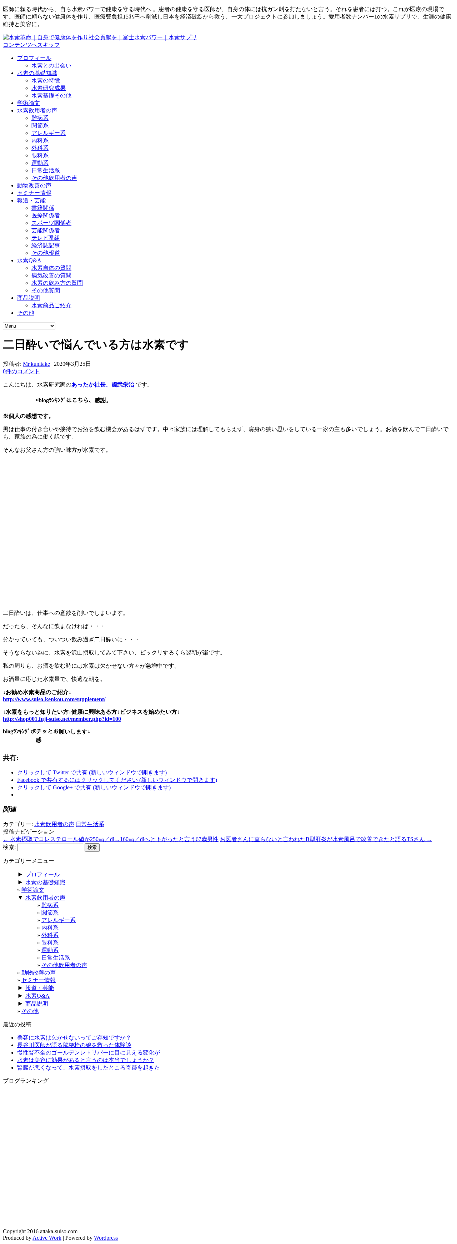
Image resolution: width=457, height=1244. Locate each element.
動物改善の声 (34, 185)
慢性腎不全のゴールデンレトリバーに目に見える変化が (88, 1053)
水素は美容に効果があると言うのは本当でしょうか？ (85, 1060)
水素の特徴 (45, 80)
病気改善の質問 (51, 275)
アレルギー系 (48, 133)
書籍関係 (42, 208)
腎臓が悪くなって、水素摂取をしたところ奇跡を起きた (88, 1068)
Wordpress (106, 1238)
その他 (25, 313)
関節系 (40, 125)
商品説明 (28, 298)
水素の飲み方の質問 (57, 283)
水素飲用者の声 (37, 110)
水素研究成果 (48, 88)
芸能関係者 (45, 230)
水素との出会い (51, 65)
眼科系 (40, 155)
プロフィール (34, 58)
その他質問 (45, 290)
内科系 (40, 140)
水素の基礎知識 (37, 73)
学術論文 (28, 103)
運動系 (40, 163)
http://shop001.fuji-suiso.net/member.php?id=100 (62, 719)
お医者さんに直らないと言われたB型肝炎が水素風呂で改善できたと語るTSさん (326, 839)
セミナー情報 (34, 193)
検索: (9, 847)
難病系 (40, 118)
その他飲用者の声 (54, 178)
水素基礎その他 (51, 95)
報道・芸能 (31, 200)
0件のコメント (21, 371)
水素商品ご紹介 (51, 305)
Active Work (46, 1238)
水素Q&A (29, 260)
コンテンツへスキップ (31, 45)
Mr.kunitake (36, 364)
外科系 (40, 148)
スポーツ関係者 (51, 223)
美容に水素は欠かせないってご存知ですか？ (74, 1038)
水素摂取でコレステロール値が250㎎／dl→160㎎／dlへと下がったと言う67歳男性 (111, 839)
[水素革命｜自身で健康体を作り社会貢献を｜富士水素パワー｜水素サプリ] (100, 37)
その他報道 (45, 253)
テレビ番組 (45, 238)
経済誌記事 (45, 245)
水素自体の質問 (51, 268)
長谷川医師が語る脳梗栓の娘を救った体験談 (74, 1045)
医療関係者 (45, 215)
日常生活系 (45, 170)
